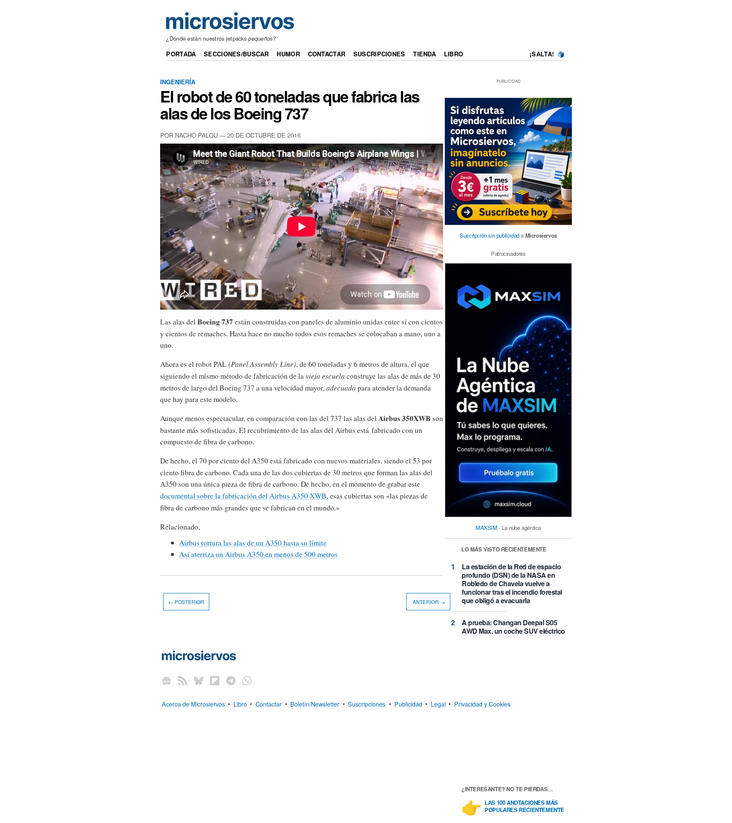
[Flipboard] (214, 680)
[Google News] (166, 680)
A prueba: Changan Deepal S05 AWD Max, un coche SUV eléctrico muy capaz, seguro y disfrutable (513, 631)
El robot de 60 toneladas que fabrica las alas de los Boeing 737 (289, 104)
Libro (453, 54)
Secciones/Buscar (236, 54)
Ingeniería (177, 82)
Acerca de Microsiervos (193, 703)
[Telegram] (231, 680)
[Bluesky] (198, 680)
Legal (438, 703)
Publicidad (408, 703)
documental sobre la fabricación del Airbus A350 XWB (243, 496)
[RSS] (182, 680)
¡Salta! (542, 54)
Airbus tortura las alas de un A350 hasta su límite (253, 543)
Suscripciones (379, 54)
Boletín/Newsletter (314, 703)
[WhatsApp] (247, 680)
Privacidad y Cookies (482, 703)
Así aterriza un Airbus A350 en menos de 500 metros (258, 554)
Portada (181, 54)
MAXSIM (486, 528)
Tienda (424, 54)
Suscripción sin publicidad (489, 235)
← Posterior (186, 601)
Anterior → (428, 601)
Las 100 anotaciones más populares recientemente (524, 806)
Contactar (327, 54)
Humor (288, 54)
